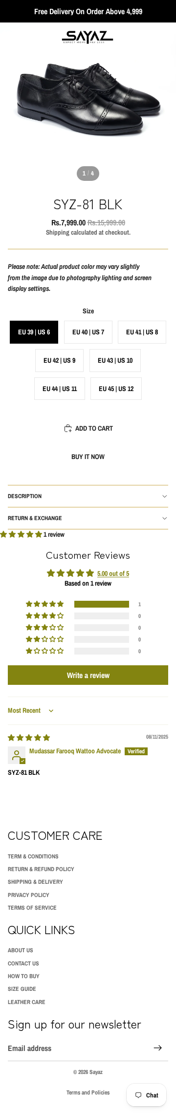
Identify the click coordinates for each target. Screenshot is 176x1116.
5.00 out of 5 (113, 573)
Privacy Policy (28, 895)
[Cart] (164, 37)
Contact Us (23, 963)
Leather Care (26, 1002)
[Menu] (11, 37)
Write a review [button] (88, 675)
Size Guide (22, 989)
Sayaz (96, 1072)
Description (25, 496)
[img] (29, 737)
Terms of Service (32, 908)
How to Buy (24, 976)
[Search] (32, 37)
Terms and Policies (88, 1092)
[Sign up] (158, 1048)
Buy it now (88, 456)
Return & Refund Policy (41, 869)
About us (20, 950)
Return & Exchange (35, 518)
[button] (22, 534)
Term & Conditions (33, 856)
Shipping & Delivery (35, 882)
